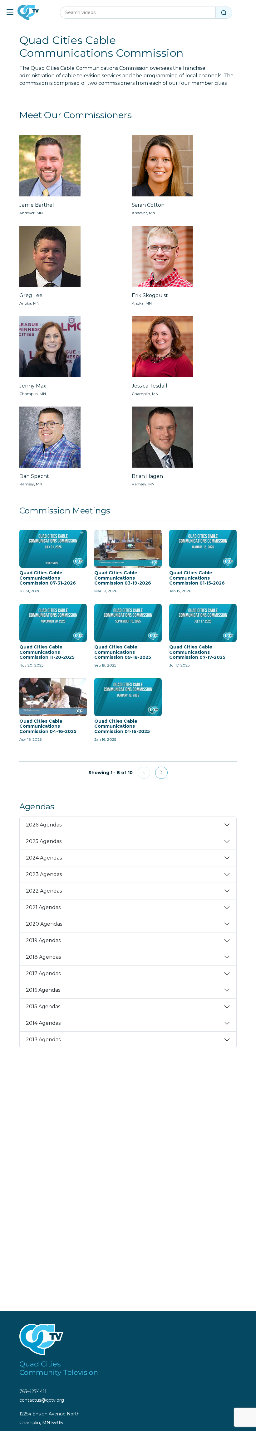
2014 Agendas (43, 1023)
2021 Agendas (43, 907)
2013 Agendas (43, 1040)
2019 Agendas (43, 940)
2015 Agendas (43, 1006)
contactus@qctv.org (41, 1400)
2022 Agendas (44, 891)
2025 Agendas (44, 841)
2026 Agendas (44, 825)
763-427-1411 (33, 1391)
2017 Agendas (43, 973)
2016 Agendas (43, 990)
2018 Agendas (43, 957)
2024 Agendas (44, 858)
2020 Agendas (44, 924)
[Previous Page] (144, 773)
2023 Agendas (44, 874)
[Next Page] (161, 773)
